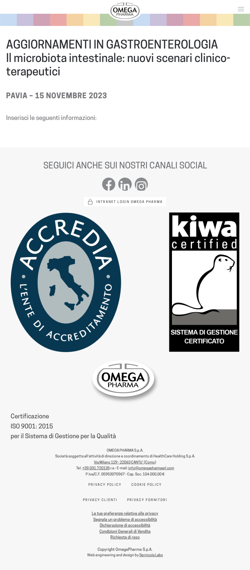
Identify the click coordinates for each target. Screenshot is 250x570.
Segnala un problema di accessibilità (125, 519)
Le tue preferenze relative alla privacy (125, 513)
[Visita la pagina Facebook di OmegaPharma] (108, 183)
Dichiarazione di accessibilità (125, 525)
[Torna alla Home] (125, 11)
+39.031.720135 (96, 468)
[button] (241, 9)
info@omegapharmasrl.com (151, 468)
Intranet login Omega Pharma (129, 202)
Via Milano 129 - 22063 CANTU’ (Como (124, 462)
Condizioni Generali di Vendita (125, 531)
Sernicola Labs (151, 555)
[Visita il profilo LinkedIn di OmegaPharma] (124, 183)
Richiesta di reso (125, 537)
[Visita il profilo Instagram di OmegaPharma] (141, 183)
